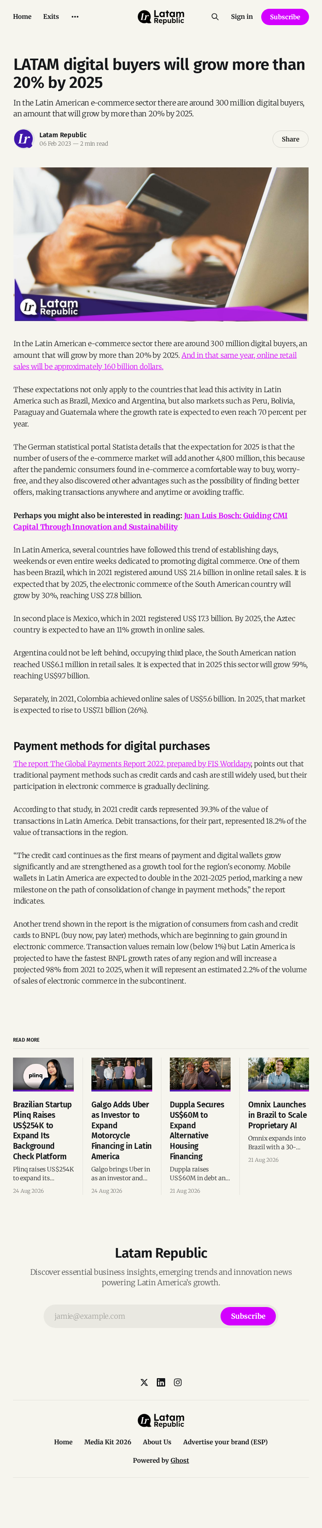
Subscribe (285, 17)
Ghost (180, 1460)
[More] (75, 16)
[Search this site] (215, 16)
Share (290, 139)
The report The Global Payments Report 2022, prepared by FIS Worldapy (132, 763)
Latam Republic (63, 135)
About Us (157, 1442)
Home (22, 17)
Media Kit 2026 (107, 1442)
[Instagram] (178, 1382)
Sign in (242, 17)
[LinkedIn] (161, 1382)
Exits (51, 17)
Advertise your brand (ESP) (225, 1442)
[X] (144, 1382)
